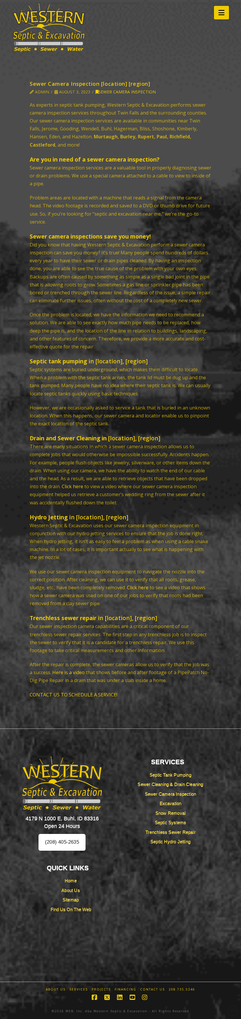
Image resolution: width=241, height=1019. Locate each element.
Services (78, 989)
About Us (70, 890)
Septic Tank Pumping (170, 774)
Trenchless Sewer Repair (170, 832)
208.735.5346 (182, 989)
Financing (125, 989)
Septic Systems (170, 822)
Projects (101, 989)
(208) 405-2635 (62, 842)
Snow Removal (170, 812)
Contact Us (152, 989)
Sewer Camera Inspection (127, 92)
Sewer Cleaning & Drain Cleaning (170, 784)
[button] (221, 12)
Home (71, 880)
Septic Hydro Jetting (170, 841)
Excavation (171, 803)
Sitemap (71, 899)
